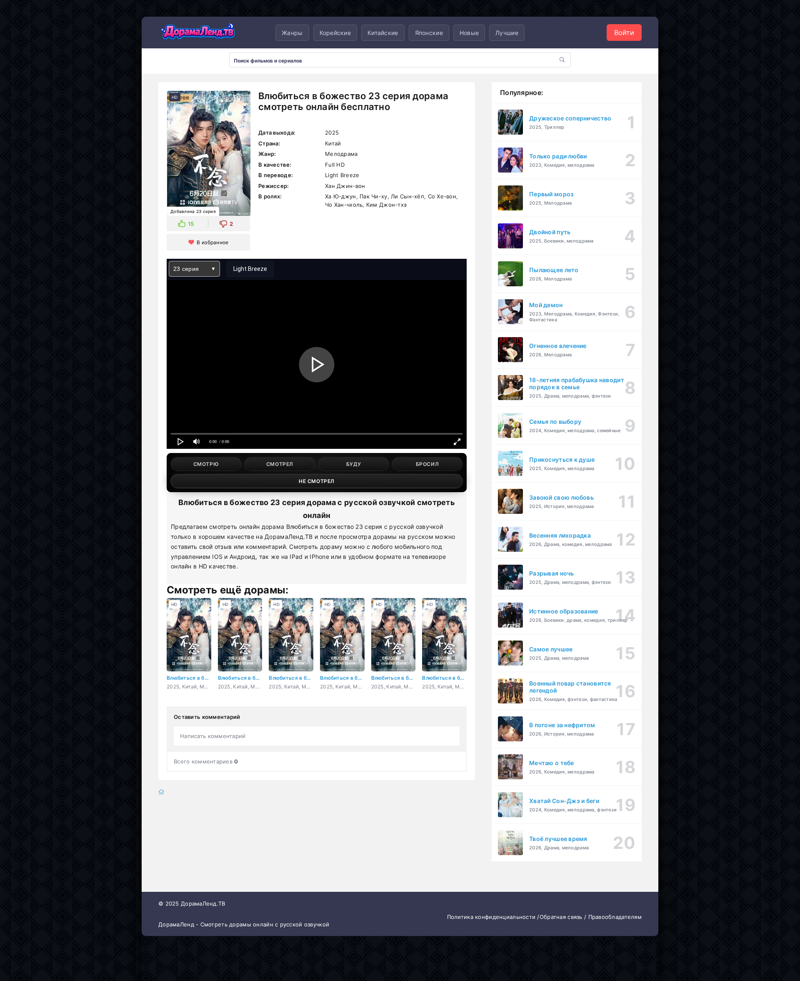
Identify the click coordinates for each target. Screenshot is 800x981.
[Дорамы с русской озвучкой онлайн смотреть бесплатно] (198, 32)
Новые (469, 32)
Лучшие (506, 32)
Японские (429, 32)
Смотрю (206, 464)
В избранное (212, 242)
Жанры (292, 32)
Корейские (335, 32)
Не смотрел (317, 481)
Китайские (383, 32)
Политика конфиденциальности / (493, 916)
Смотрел (279, 464)
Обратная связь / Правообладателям (591, 916)
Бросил (427, 464)
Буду (353, 464)
